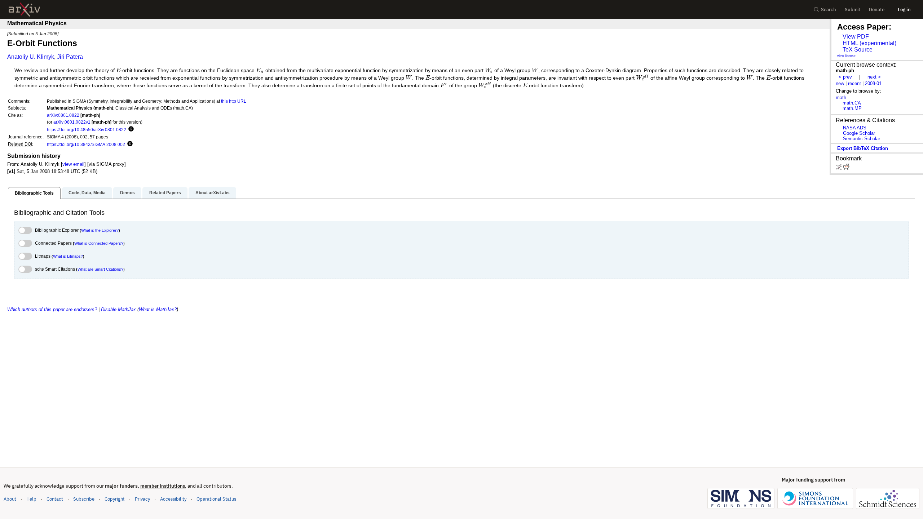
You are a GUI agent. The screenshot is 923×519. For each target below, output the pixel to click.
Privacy (142, 499)
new (840, 83)
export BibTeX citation (862, 148)
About (10, 499)
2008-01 (873, 83)
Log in (904, 9)
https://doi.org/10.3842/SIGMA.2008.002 (86, 144)
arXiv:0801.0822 (63, 115)
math (841, 97)
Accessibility (173, 499)
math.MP (852, 108)
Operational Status (216, 499)
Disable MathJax (118, 309)
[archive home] (24, 10)
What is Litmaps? (68, 256)
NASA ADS (854, 127)
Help (31, 499)
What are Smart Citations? (100, 269)
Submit (852, 9)
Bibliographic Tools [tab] (34, 193)
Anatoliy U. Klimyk (30, 57)
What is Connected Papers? (98, 243)
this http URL (233, 101)
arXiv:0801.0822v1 (71, 122)
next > (874, 77)
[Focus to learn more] (130, 129)
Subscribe (83, 499)
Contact (55, 499)
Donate (876, 9)
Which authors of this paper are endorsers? (52, 309)
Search (828, 9)
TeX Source (858, 49)
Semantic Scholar (861, 138)
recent (854, 83)
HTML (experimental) (869, 43)
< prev (845, 77)
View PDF (856, 37)
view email (73, 164)
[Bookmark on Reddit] (846, 168)
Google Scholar (859, 133)
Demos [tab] (127, 192)
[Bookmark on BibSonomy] (839, 168)
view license (846, 56)
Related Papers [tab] (165, 192)
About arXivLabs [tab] (212, 192)
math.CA (852, 103)
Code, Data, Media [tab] (87, 192)
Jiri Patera (70, 57)
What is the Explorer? (100, 230)
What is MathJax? (158, 309)
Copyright (115, 499)
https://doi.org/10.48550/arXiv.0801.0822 (86, 129)
